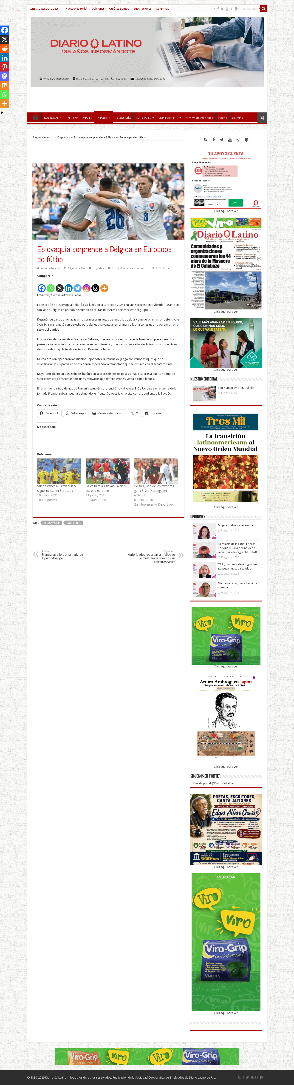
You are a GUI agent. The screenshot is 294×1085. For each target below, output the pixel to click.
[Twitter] (222, 9)
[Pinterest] (4, 67)
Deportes (63, 137)
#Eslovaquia (52, 522)
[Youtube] (227, 9)
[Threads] (95, 285)
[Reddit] (4, 48)
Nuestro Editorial (76, 8)
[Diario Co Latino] (147, 51)
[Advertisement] (147, 97)
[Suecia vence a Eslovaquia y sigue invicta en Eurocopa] (59, 471)
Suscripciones (142, 8)
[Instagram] (86, 285)
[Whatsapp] (51, 285)
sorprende (74, 522)
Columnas (162, 8)
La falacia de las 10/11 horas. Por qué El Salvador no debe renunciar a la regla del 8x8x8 (237, 548)
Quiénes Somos (119, 8)
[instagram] (231, 9)
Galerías (237, 118)
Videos (222, 118)
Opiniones (98, 8)
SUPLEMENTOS (168, 118)
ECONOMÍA (123, 118)
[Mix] (4, 85)
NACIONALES (53, 118)
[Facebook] (218, 9)
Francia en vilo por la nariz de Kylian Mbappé (62, 555)
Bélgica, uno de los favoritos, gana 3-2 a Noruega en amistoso (154, 490)
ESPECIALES (143, 118)
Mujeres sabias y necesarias (236, 525)
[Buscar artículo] (263, 8)
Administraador (50, 268)
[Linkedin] (69, 285)
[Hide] (2, 113)
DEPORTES (103, 118)
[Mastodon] (4, 76)
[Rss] (214, 9)
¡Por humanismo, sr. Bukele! (236, 387)
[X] (60, 285)
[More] (104, 285)
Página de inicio (43, 137)
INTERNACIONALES (79, 118)
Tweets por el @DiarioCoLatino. (214, 783)
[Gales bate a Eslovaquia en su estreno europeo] (108, 471)
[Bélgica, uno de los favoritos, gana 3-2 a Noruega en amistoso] (156, 471)
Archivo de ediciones (199, 118)
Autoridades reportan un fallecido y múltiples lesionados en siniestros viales (151, 557)
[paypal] (236, 9)
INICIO (35, 117)
